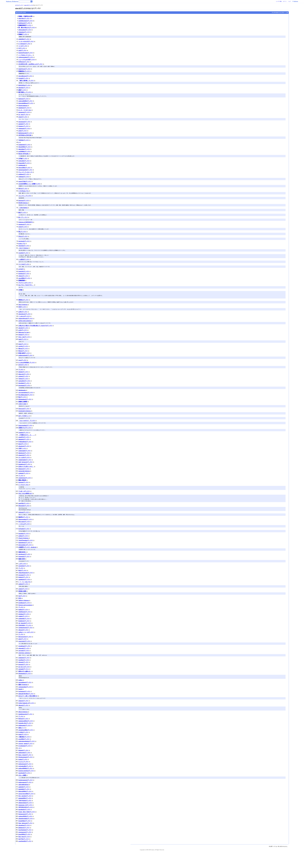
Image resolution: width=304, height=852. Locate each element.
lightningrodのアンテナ (25, 133)
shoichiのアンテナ (23, 245)
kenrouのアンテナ (23, 200)
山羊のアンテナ (22, 311)
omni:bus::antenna (24, 653)
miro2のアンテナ (23, 328)
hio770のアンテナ (23, 839)
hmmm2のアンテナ (24, 556)
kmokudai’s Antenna (24, 411)
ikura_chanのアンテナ (25, 755)
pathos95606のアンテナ (25, 768)
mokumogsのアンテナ (25, 764)
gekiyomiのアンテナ (24, 752)
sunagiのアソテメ (23, 669)
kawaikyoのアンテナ (24, 464)
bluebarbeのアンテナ (24, 673)
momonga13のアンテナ (25, 170)
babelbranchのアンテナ (25, 714)
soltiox (20, 680)
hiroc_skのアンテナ (24, 337)
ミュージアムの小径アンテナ (26, 59)
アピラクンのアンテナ (24, 282)
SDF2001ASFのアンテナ (25, 807)
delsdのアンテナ (23, 372)
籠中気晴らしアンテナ (24, 92)
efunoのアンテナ (23, 630)
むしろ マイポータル (24, 110)
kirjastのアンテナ (23, 750)
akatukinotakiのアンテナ (25, 818)
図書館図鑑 (21, 280)
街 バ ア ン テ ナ (23, 217)
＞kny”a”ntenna (23, 248)
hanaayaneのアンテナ (24, 814)
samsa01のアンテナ (24, 381)
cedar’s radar (22, 404)
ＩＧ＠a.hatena (22, 207)
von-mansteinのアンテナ (25, 392)
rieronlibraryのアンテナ (25, 76)
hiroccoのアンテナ (23, 408)
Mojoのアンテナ (23, 351)
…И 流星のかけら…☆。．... (26, 435)
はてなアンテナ (19, 5)
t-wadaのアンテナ (23, 432)
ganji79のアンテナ (23, 503)
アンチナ (21, 369)
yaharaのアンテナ (23, 512)
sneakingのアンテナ (24, 646)
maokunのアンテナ (24, 224)
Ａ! (19, 748)
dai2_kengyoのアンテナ (25, 462)
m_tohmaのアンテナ (24, 43)
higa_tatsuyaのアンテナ (25, 823)
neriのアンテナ (22, 226)
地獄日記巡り (22, 552)
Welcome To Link (23, 332)
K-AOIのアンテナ (23, 732)
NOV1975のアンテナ (24, 85)
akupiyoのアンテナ (24, 446)
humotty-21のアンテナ (25, 723)
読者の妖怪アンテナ (24, 353)
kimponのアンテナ (23, 468)
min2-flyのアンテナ (24, 18)
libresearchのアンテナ (25, 636)
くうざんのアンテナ (24, 524)
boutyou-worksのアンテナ (26, 770)
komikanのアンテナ (24, 602)
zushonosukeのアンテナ (25, 57)
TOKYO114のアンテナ (24, 800)
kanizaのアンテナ (23, 482)
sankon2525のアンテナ (25, 816)
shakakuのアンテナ (24, 32)
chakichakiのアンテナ (24, 459)
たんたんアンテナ (23, 761)
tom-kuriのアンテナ (24, 241)
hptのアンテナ (22, 339)
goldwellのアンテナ (24, 618)
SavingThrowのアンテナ (25, 52)
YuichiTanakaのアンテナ (25, 540)
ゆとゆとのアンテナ (24, 666)
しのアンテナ (22, 563)
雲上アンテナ (22, 231)
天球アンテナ (22, 448)
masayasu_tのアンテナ (25, 805)
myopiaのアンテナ (23, 575)
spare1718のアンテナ (24, 181)
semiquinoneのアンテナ (25, 627)
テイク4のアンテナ (23, 264)
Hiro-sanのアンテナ (24, 521)
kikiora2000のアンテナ (25, 791)
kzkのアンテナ (22, 344)
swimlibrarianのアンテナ (25, 20)
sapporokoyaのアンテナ (25, 318)
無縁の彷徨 (21, 559)
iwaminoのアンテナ (24, 107)
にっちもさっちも (23, 484)
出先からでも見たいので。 (26, 466)
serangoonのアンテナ (24, 832)
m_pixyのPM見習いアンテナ (26, 362)
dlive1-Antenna (23, 712)
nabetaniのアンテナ (24, 128)
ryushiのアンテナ (23, 253)
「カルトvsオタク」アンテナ (26, 420)
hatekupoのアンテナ (24, 23)
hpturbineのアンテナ (24, 542)
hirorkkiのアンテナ (23, 383)
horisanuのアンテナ (24, 691)
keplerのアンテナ (23, 577)
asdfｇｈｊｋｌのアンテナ (26, 632)
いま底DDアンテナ (23, 259)
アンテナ (21, 475)
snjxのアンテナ (22, 117)
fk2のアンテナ (22, 570)
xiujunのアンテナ (23, 700)
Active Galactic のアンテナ (26, 703)
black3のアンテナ (23, 87)
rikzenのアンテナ (23, 705)
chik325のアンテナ (23, 39)
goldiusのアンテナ (23, 174)
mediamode (21, 165)
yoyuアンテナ (22, 360)
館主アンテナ (22, 212)
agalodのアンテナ (23, 787)
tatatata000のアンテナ (24, 798)
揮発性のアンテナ (23, 299)
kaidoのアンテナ (23, 609)
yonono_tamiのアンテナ (25, 743)
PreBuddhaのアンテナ (25, 441)
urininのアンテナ (23, 376)
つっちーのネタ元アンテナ (26, 41)
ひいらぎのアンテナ (24, 457)
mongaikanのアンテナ (25, 682)
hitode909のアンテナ (24, 147)
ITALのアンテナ (23, 236)
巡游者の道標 (22, 591)
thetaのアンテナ (23, 334)
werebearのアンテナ (24, 554)
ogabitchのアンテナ (24, 579)
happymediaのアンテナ (25, 425)
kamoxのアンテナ (23, 98)
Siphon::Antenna (23, 600)
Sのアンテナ (22, 596)
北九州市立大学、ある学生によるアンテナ (30, 64)
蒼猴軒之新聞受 (22, 401)
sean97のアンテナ (23, 437)
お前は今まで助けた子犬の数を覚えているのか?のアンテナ (35, 325)
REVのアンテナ (22, 188)
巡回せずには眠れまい (24, 671)
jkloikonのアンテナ (24, 827)
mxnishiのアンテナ (24, 566)
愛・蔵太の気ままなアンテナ (26, 27)
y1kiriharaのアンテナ (24, 611)
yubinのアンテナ (23, 584)
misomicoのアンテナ (24, 314)
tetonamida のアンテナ (25, 545)
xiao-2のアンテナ (28, 5)
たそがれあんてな (23, 191)
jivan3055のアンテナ (24, 834)
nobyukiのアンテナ (24, 160)
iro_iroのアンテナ (23, 114)
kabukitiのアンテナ (24, 789)
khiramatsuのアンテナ (25, 399)
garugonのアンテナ (24, 112)
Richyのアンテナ (23, 718)
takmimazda (22, 390)
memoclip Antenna (24, 471)
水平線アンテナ (22, 158)
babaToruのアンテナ (24, 69)
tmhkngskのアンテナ (24, 725)
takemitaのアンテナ (24, 149)
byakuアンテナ (22, 759)
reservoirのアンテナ (24, 641)
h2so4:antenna (22, 105)
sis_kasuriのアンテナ (24, 623)
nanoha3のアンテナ (24, 773)
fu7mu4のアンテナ (23, 528)
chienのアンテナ (23, 276)
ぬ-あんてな (21, 243)
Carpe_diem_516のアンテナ (26, 811)
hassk (20, 689)
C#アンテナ (21, 48)
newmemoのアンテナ (24, 478)
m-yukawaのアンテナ (24, 745)
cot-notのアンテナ (23, 650)
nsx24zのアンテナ (23, 660)
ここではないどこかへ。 (25, 55)
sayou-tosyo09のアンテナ (26, 793)
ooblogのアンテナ (23, 176)
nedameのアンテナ (24, 657)
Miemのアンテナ (23, 348)
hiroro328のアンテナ (24, 167)
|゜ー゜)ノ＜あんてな (24, 581)
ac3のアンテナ (22, 330)
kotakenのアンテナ (24, 621)
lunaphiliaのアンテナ (24, 821)
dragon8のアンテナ (24, 163)
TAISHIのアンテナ (23, 140)
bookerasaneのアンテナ (25, 780)
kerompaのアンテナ (24, 385)
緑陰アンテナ (22, 90)
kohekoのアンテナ (23, 273)
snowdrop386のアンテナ (25, 730)
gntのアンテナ (22, 130)
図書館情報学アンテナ (24, 25)
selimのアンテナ (23, 536)
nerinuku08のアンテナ (25, 766)
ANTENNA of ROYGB (24, 135)
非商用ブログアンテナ (24, 427)
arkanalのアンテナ (23, 648)
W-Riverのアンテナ (24, 61)
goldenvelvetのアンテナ (25, 355)
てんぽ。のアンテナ (24, 491)
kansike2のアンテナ (24, 809)
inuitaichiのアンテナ (24, 144)
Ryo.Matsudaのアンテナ (25, 394)
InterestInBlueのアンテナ (25, 103)
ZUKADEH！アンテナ (24, 625)
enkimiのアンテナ (23, 473)
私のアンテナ (22, 397)
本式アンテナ (22, 307)
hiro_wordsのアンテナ (25, 796)
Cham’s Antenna (23, 538)
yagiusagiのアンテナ (24, 450)
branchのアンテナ (23, 271)
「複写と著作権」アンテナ (26, 80)
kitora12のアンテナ (24, 505)
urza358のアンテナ (24, 739)
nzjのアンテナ (22, 50)
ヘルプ (289, 1)
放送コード (21, 727)
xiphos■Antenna (23, 784)
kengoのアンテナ (23, 664)
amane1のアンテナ (24, 455)
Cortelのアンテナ (23, 78)
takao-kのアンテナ (23, 374)
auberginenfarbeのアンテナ (26, 741)
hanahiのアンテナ (23, 533)
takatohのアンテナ (23, 439)
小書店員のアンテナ (24, 736)
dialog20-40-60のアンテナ (26, 693)
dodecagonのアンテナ (25, 782)
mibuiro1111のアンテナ (25, 802)
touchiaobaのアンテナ (25, 830)
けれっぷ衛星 (22, 775)
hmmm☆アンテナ (23, 126)
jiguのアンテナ (22, 444)
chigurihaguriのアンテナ (25, 572)
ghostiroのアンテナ (24, 825)
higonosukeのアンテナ (25, 519)
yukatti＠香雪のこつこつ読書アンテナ (29, 183)
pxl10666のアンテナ (24, 151)
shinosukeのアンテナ (24, 29)
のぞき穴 (21, 269)
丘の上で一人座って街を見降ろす (27, 696)
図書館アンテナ (22, 34)
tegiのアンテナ (22, 734)
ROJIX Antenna (23, 203)
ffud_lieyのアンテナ (24, 836)
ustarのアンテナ (23, 589)
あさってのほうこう (24, 415)
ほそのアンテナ (22, 364)
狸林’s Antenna (22, 684)
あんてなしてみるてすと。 (26, 285)
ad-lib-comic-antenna (24, 320)
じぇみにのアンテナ (24, 316)
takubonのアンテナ (24, 453)
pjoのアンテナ (22, 639)
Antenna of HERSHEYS (25, 222)
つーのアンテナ (22, 46)
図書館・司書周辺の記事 (25, 16)
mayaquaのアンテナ (24, 121)
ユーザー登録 (279, 1)
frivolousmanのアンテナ (25, 757)
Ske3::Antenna (22, 304)
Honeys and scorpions (25, 605)
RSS (19, 598)
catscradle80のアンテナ (25, 101)
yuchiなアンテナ (23, 346)
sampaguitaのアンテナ (25, 687)
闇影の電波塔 (22, 480)
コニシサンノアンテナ (24, 195)
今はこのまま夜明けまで (25, 493)
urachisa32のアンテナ (24, 841)
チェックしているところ (25, 172)
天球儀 (20, 290)
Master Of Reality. (23, 153)
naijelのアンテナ (23, 616)
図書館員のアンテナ (24, 71)
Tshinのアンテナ (23, 378)
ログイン (285, 1)
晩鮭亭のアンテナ (23, 517)
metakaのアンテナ (23, 614)
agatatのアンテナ (23, 124)
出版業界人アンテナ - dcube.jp (27, 547)
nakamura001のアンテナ (25, 721)
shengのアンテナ (23, 662)
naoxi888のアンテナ (24, 278)
